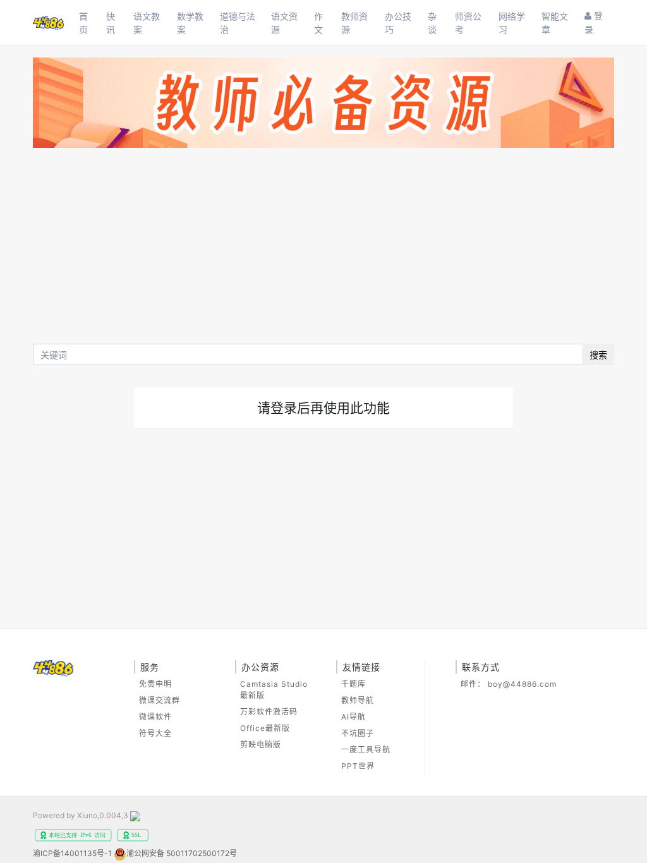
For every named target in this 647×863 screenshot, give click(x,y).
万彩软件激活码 (269, 711)
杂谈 (432, 23)
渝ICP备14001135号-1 (72, 853)
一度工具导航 (365, 749)
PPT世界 (358, 766)
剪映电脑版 (260, 744)
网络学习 (512, 23)
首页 (83, 23)
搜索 (598, 354)
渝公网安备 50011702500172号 (181, 853)
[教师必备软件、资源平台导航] (323, 105)
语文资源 (284, 23)
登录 (593, 22)
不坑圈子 (357, 733)
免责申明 (155, 684)
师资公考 (468, 23)
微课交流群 (159, 700)
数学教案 (190, 23)
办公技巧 (398, 23)
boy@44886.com (522, 684)
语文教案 (146, 23)
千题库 (353, 684)
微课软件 (155, 716)
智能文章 (554, 23)
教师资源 (354, 23)
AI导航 (353, 716)
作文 (318, 23)
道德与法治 (237, 23)
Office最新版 (265, 728)
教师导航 (357, 700)
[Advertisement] (323, 248)
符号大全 (155, 733)
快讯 (110, 23)
